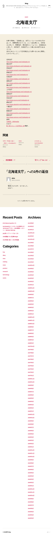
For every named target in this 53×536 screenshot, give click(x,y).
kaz (19, 27)
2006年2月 (31, 408)
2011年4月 (31, 259)
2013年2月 (31, 226)
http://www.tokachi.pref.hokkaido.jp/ (18, 108)
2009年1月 (31, 314)
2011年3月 (31, 262)
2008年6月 (31, 333)
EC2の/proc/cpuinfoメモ (9, 223)
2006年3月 (31, 404)
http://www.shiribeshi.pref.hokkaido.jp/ (18, 66)
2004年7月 (31, 466)
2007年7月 (31, 356)
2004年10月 (31, 456)
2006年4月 (31, 401)
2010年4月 (31, 275)
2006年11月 (31, 378)
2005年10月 (31, 417)
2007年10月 (31, 346)
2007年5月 (31, 362)
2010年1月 (31, 284)
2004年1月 (31, 485)
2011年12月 (31, 239)
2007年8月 (31, 353)
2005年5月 (31, 434)
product (5, 268)
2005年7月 (31, 427)
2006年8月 (31, 388)
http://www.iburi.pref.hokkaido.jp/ (17, 74)
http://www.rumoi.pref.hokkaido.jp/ (17, 96)
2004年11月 (31, 453)
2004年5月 (31, 473)
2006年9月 (31, 385)
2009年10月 (31, 291)
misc (4, 258)
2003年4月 (31, 515)
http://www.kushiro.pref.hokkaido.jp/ (18, 113)
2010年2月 (31, 281)
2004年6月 (31, 469)
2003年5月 (31, 511)
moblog (5, 261)
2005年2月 (31, 443)
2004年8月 (31, 463)
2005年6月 (31, 430)
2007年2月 (31, 372)
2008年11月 (31, 320)
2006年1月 (31, 411)
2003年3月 (31, 518)
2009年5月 (31, 304)
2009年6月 (31, 301)
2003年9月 (31, 498)
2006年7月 (31, 391)
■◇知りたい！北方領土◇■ (15, 126)
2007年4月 (31, 366)
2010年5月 (31, 271)
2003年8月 (31, 502)
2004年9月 (31, 460)
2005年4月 (31, 437)
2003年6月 (31, 508)
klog (26, 3)
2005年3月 (31, 440)
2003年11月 (31, 492)
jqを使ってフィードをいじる (10, 233)
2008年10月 (31, 323)
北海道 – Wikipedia (12, 121)
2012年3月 (31, 236)
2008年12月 (31, 317)
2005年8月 (31, 424)
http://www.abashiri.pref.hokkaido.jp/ (18, 104)
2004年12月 (31, 450)
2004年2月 (31, 482)
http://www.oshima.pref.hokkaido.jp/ (18, 83)
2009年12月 (31, 288)
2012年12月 (31, 233)
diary (26, 17)
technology (6, 274)
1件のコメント (36, 27)
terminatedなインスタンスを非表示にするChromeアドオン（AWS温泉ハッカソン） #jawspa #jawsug (14, 228)
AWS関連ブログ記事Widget (10, 236)
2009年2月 (31, 310)
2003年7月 (31, 505)
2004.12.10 (26, 27)
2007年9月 (31, 349)
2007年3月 (31, 369)
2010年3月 (31, 278)
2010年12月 (31, 265)
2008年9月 (31, 327)
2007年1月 (31, 375)
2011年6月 (31, 252)
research (5, 271)
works (4, 278)
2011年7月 (31, 249)
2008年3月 (31, 340)
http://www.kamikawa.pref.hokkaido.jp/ (19, 91)
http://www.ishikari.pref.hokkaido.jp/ (18, 61)
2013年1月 (31, 229)
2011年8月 (31, 246)
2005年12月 (31, 414)
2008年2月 (31, 343)
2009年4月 (31, 307)
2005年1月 (31, 447)
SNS (20, 141)
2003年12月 (31, 489)
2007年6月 (31, 359)
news (4, 265)
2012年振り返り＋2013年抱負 (11, 240)
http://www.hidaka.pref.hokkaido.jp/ (17, 79)
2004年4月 (31, 476)
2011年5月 (31, 255)
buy (4, 252)
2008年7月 (31, 330)
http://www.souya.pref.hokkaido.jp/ (17, 100)
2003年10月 (31, 495)
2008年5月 (31, 336)
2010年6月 (31, 268)
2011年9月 (31, 242)
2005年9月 (31, 421)
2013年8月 (31, 223)
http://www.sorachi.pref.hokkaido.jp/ (18, 70)
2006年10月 (31, 382)
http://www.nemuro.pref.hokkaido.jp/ (18, 117)
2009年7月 (31, 297)
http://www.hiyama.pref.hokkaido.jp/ (18, 87)
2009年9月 (31, 294)
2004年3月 (31, 479)
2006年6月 (31, 395)
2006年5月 (31, 398)
